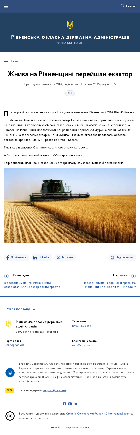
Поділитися (18, 257)
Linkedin (44, 257)
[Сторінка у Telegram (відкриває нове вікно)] (75, 404)
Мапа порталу (18, 309)
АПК (70, 93)
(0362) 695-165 (81, 326)
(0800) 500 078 (15, 345)
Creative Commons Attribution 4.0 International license (99, 413)
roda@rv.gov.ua (81, 345)
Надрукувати (124, 257)
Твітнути (67, 257)
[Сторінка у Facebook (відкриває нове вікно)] (64, 404)
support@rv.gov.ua (54, 390)
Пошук (131, 6)
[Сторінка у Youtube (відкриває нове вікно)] (70, 404)
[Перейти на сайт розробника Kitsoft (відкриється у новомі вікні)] (57, 427)
